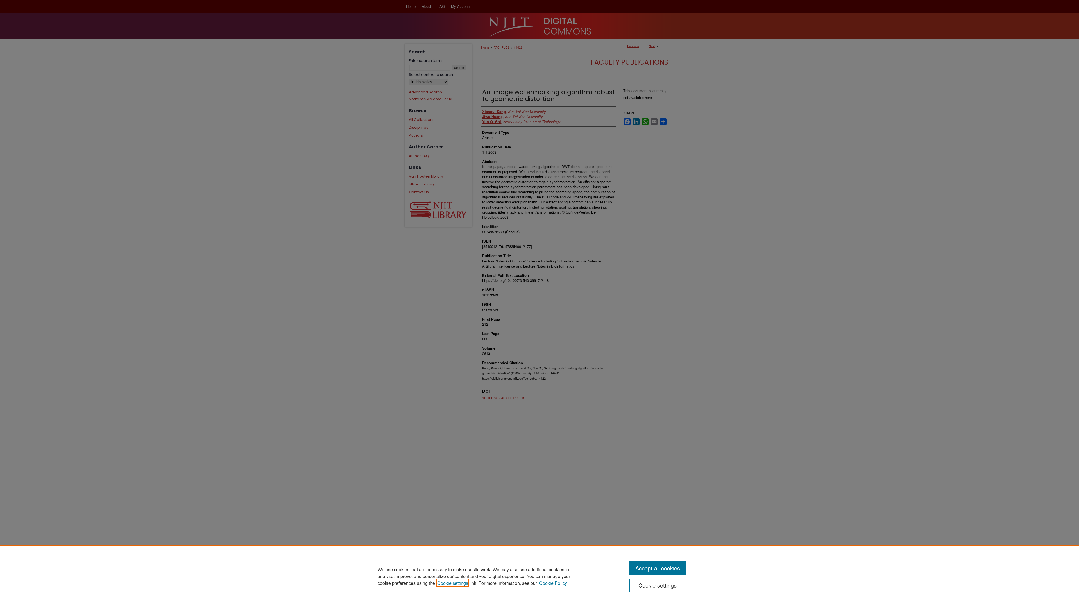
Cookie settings (452, 583)
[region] (539, 576)
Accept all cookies (657, 568)
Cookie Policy (553, 583)
